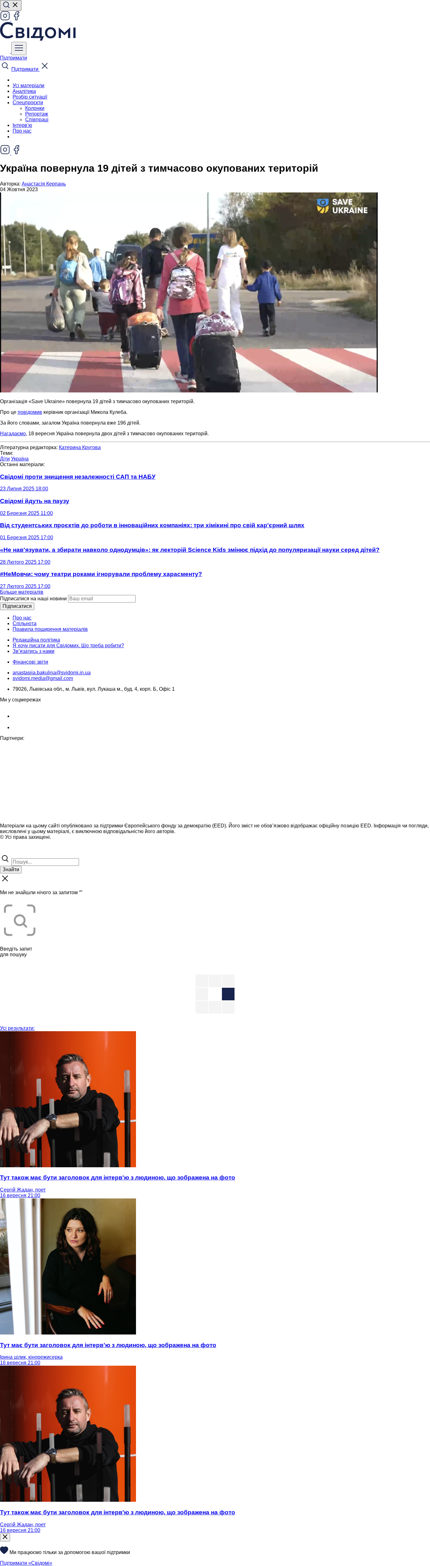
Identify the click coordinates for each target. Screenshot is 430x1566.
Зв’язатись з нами (33, 651)
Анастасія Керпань (44, 183)
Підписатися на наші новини (33, 598)
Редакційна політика (36, 640)
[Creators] (12, 850)
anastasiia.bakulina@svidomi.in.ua (52, 672)
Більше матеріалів (21, 592)
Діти (5, 458)
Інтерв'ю (22, 125)
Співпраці (36, 119)
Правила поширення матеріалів (50, 629)
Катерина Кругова (80, 447)
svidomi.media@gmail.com (43, 678)
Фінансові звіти (30, 662)
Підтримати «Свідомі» (26, 1563)
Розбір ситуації (30, 97)
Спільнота (25, 623)
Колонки (34, 108)
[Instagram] (5, 19)
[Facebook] (16, 19)
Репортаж (36, 114)
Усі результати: (17, 1028)
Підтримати (13, 57)
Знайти (11, 869)
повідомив (30, 412)
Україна (20, 458)
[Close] (5, 1537)
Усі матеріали (28, 85)
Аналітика (24, 91)
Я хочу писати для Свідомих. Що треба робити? (68, 645)
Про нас (22, 131)
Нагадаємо (13, 433)
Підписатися (17, 606)
